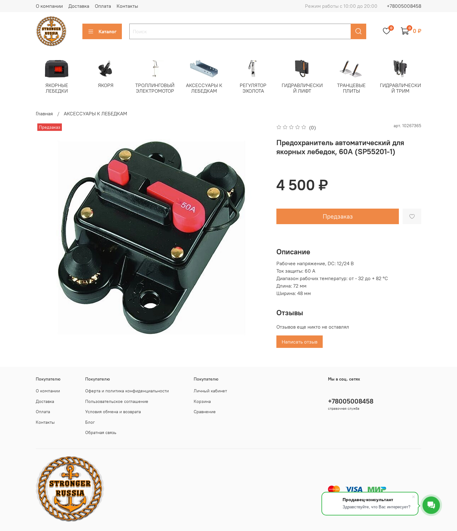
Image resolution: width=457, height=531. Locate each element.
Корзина (202, 401)
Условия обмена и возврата (113, 411)
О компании (49, 6)
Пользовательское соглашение (116, 401)
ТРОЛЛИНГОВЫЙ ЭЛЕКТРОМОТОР (154, 88)
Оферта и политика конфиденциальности (127, 391)
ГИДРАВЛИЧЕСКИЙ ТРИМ (400, 88)
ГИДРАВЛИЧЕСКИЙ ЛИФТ (302, 88)
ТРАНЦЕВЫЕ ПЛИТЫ (351, 88)
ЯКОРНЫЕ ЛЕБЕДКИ (56, 88)
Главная (44, 113)
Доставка (78, 6)
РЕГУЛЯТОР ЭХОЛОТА (253, 88)
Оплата (103, 6)
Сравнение (205, 411)
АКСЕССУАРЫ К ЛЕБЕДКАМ (204, 88)
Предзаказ (338, 216)
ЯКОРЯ (105, 85)
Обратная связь (100, 432)
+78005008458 (404, 6)
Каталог (108, 31)
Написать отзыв (299, 342)
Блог (90, 422)
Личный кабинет (210, 391)
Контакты (127, 6)
